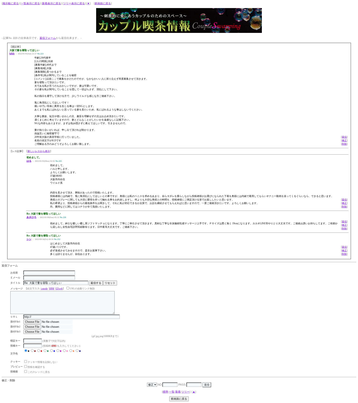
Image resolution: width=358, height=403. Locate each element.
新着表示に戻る (51, 3)
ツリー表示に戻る (74, 3)
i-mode (44, 288)
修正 (344, 140)
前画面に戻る (103, 3)
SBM (51, 288)
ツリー (185, 391)
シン (29, 239)
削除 (344, 144)
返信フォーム (48, 38)
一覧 (171, 391)
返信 (344, 137)
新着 (178, 391)
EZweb (59, 288)
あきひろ (31, 217)
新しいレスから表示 (39, 151)
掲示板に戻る (10, 3)
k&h (12, 53)
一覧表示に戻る (30, 3)
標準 (165, 391)
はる (29, 161)
